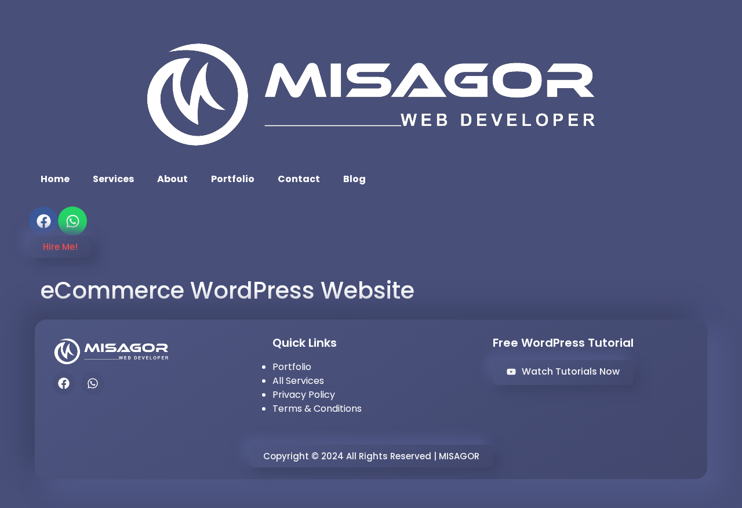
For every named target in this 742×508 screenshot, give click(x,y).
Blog (354, 179)
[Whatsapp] (72, 220)
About (172, 179)
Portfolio (232, 179)
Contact (299, 179)
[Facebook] (43, 220)
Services (113, 179)
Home (55, 179)
